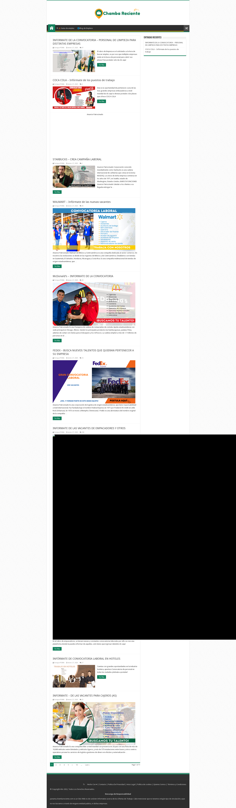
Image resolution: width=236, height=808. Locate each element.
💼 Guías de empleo (66, 28)
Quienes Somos (159, 784)
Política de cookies (144, 784)
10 (77, 765)
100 (83, 432)
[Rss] (84, 784)
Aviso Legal (130, 784)
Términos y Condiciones (176, 784)
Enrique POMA (59, 48)
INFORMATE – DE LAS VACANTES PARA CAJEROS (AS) (85, 695)
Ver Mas (101, 65)
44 (82, 206)
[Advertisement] (95, 134)
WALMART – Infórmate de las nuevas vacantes (82, 202)
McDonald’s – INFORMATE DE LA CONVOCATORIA (83, 276)
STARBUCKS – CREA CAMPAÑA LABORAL (77, 159)
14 (82, 358)
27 (82, 663)
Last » (87, 765)
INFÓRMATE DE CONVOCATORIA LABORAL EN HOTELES (86, 658)
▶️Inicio (51, 27)
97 (82, 48)
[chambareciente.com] (118, 13)
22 (82, 700)
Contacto (102, 784)
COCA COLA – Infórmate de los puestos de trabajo (84, 80)
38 (82, 280)
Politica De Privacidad (116, 784)
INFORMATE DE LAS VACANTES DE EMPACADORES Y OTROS (89, 428)
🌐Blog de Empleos (85, 28)
